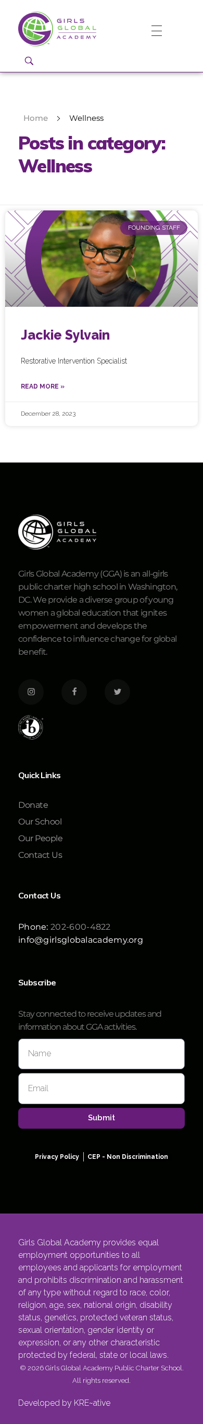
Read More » (43, 386)
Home (35, 118)
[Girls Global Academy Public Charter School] (57, 28)
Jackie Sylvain (65, 335)
